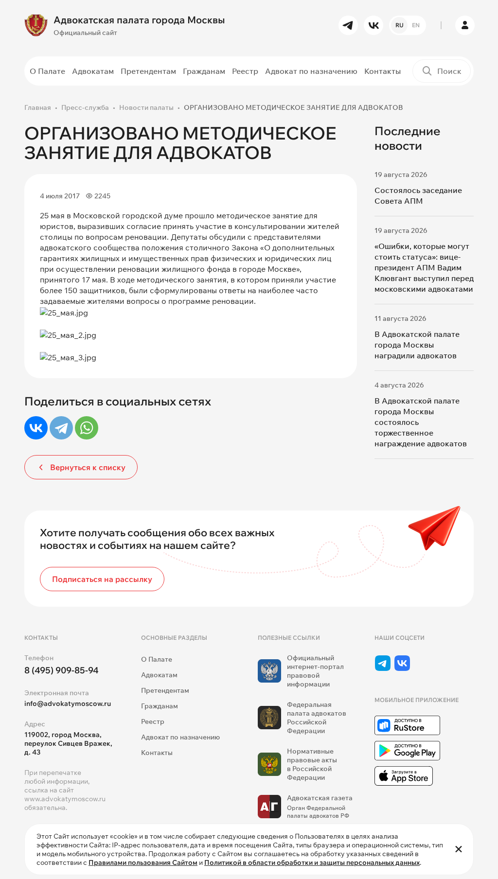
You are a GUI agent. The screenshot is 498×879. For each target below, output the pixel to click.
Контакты (382, 71)
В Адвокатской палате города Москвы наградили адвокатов (417, 344)
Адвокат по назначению (311, 71)
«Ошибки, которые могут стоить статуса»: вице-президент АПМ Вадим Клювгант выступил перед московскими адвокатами (424, 267)
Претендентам (148, 71)
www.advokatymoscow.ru (65, 798)
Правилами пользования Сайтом (143, 862)
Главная (37, 107)
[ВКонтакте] (36, 428)
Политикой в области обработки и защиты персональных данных (312, 862)
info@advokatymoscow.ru (67, 703)
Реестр (245, 71)
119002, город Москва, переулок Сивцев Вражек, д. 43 (68, 743)
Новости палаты (146, 107)
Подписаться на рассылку (102, 579)
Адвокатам (93, 71)
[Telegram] (61, 428)
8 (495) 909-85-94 (61, 670)
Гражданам (204, 71)
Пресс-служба (85, 107)
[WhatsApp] (86, 428)
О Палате (47, 71)
